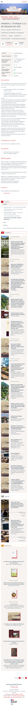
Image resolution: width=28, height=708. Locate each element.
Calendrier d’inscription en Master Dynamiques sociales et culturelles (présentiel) (18, 427)
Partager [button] (16, 678)
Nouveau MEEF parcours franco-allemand (16, 440)
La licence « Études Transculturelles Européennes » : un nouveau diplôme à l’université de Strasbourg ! (18, 481)
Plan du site (7, 694)
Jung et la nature (14, 604)
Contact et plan (14, 687)
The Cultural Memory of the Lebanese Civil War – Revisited (18, 314)
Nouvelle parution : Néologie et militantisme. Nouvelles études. (14, 562)
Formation (11, 16)
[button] (20, 678)
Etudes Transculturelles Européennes (16, 417)
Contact (25, 1)
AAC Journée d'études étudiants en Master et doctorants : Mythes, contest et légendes (17, 346)
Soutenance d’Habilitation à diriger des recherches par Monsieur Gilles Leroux (17, 266)
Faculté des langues (9, 44)
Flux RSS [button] (23, 678)
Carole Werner (7, 193)
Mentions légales (15, 694)
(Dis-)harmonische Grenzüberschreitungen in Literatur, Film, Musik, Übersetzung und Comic (14, 583)
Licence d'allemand (15, 453)
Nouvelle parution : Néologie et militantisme (14, 624)
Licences (15, 16)
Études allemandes (4, 16)
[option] (14, 247)
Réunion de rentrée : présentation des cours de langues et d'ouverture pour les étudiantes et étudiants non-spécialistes (17, 505)
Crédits (21, 694)
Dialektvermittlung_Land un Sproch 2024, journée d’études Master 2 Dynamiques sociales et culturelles (18, 405)
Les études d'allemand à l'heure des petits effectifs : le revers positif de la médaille (18, 467)
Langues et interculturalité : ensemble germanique (11, 18)
